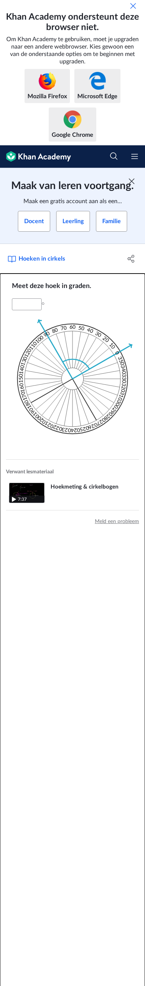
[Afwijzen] (133, 6)
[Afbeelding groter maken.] (72, 378)
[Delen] (131, 258)
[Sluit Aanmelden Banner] (131, 181)
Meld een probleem (117, 521)
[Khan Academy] (35, 157)
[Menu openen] (134, 156)
